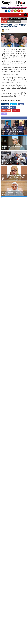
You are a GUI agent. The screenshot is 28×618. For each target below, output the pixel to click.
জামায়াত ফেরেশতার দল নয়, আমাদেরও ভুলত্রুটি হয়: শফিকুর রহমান (13, 193)
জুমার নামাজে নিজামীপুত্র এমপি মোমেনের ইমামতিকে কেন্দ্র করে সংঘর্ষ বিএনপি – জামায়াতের (13, 162)
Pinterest (16, 110)
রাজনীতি (11, 21)
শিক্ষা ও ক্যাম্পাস (17, 21)
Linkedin (5, 107)
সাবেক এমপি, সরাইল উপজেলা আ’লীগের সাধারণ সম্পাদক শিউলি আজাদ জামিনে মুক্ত (13, 177)
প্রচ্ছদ (4, 21)
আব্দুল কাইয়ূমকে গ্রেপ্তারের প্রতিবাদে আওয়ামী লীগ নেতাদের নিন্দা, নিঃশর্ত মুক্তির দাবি (12, 131)
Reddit (13, 107)
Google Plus (7, 110)
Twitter (14, 104)
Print (4, 114)
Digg (22, 104)
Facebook (5, 104)
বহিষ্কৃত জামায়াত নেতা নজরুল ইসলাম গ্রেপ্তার (12, 147)
